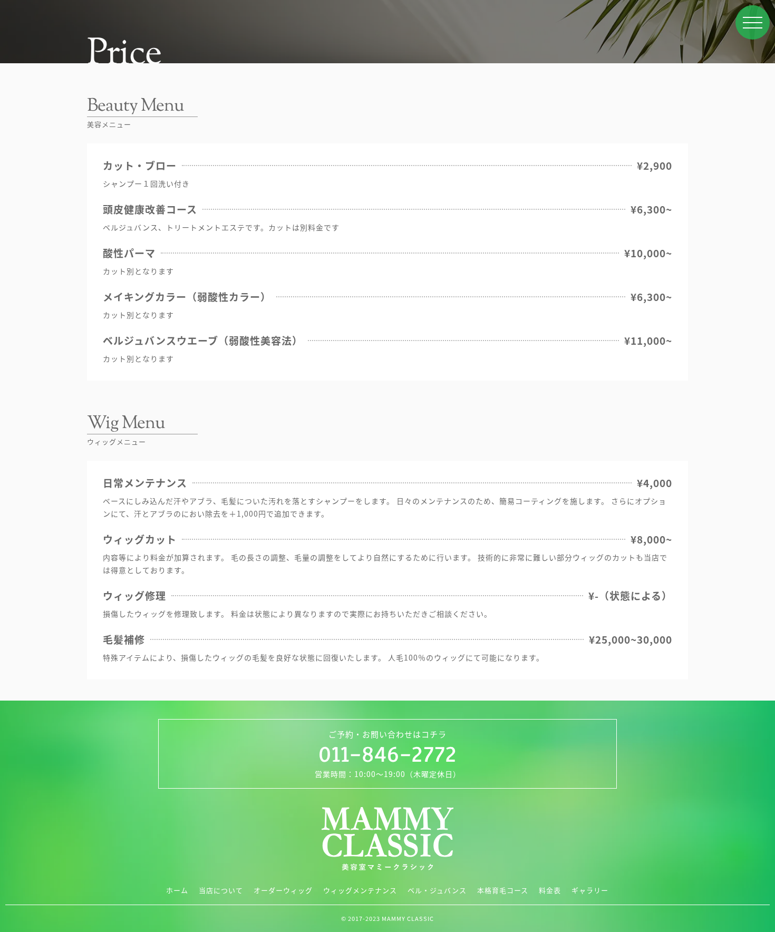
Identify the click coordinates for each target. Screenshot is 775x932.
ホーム (177, 890)
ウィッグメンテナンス (360, 890)
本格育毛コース (502, 890)
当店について (221, 890)
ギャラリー (589, 890)
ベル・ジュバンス (437, 890)
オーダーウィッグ (283, 890)
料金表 (550, 890)
